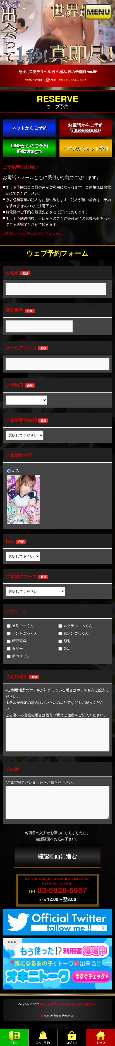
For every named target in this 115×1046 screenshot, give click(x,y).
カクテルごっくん (77, 625)
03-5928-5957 (75, 79)
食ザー (17, 648)
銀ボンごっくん (76, 633)
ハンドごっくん (24, 633)
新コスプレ (21, 655)
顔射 (67, 640)
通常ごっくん (23, 625)
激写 (67, 648)
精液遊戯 (19, 640)
